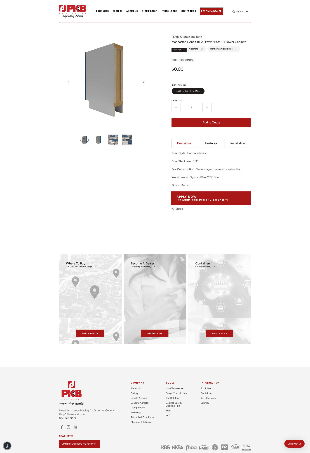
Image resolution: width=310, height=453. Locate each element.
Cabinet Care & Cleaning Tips (174, 404)
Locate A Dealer (139, 398)
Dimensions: (179, 85)
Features (211, 143)
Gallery (134, 393)
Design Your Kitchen (176, 393)
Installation (237, 143)
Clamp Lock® (138, 407)
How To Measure (174, 388)
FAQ (168, 415)
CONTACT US (219, 333)
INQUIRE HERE (154, 333)
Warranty (136, 412)
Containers (206, 393)
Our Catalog (172, 398)
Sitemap (205, 403)
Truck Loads (207, 388)
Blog (168, 410)
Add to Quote (211, 122)
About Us (136, 388)
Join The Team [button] (208, 398)
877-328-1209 (67, 418)
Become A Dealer (140, 403)
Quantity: (177, 100)
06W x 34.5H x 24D (190, 91)
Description (184, 143)
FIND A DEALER (90, 333)
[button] (240, 11)
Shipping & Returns (141, 422)
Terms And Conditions (142, 417)
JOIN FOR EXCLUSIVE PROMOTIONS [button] (79, 444)
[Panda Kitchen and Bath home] (72, 11)
